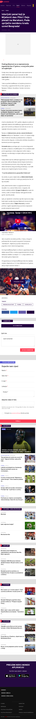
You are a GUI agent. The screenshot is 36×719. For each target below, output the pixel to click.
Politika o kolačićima (6, 709)
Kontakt (21, 706)
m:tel (6, 716)
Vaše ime (5, 376)
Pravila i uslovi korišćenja (26, 712)
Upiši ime (4, 333)
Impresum (3, 706)
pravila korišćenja (16, 413)
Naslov (4, 370)
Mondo (3, 690)
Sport (3, 10)
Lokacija (5, 386)
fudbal (19, 304)
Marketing (21, 703)
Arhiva (20, 709)
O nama (3, 703)
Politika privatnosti (6, 712)
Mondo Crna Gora (7, 696)
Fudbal (7, 10)
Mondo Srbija (5, 693)
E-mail (4, 381)
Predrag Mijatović (8, 304)
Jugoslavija (28, 304)
